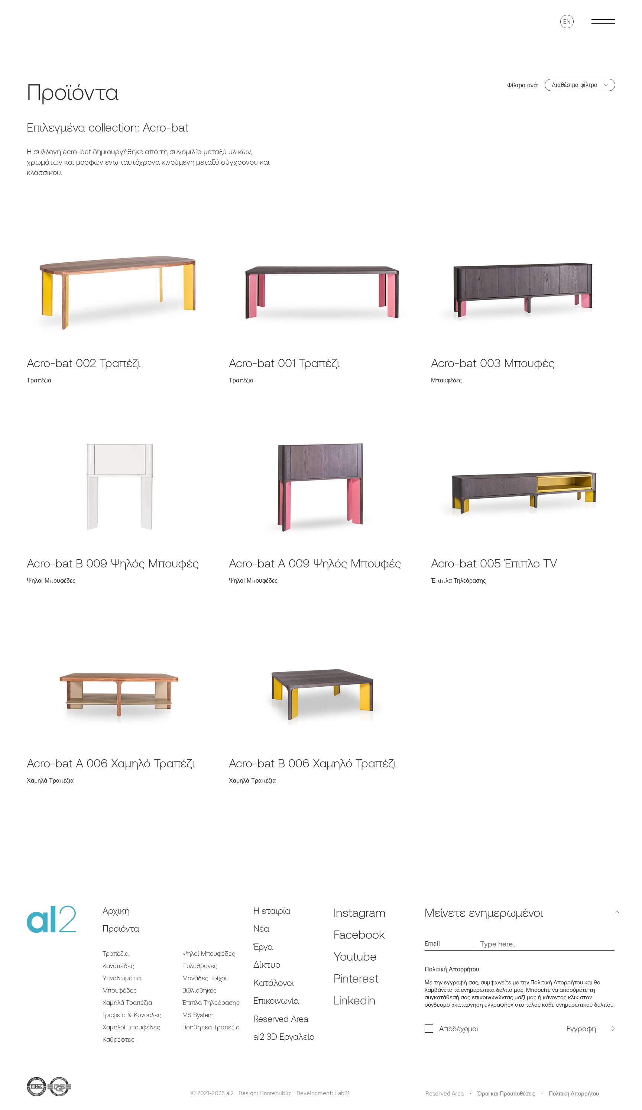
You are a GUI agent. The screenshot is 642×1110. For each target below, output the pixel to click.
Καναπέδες (118, 966)
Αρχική (116, 911)
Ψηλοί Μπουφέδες (208, 953)
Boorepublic (276, 1093)
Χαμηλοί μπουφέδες (131, 1027)
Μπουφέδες (120, 990)
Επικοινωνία (276, 1001)
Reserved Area (280, 1019)
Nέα (261, 928)
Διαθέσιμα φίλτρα (574, 84)
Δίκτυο (267, 964)
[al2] (51, 21)
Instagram (360, 912)
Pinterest (356, 978)
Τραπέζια (116, 953)
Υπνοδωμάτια (122, 978)
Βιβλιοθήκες (199, 990)
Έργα (263, 947)
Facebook (359, 934)
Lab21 (342, 1093)
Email (432, 943)
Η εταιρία (272, 911)
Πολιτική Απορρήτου (557, 982)
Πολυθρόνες (199, 966)
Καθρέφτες (118, 1039)
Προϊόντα (121, 928)
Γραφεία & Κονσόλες (132, 1015)
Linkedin (355, 1000)
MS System (198, 1015)
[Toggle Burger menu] (603, 21)
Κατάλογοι (273, 983)
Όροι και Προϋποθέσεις (506, 1093)
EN (567, 21)
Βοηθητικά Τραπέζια (211, 1027)
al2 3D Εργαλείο (284, 1037)
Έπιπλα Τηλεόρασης (211, 1002)
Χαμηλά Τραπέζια (127, 1002)
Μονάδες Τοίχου (205, 978)
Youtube (355, 956)
